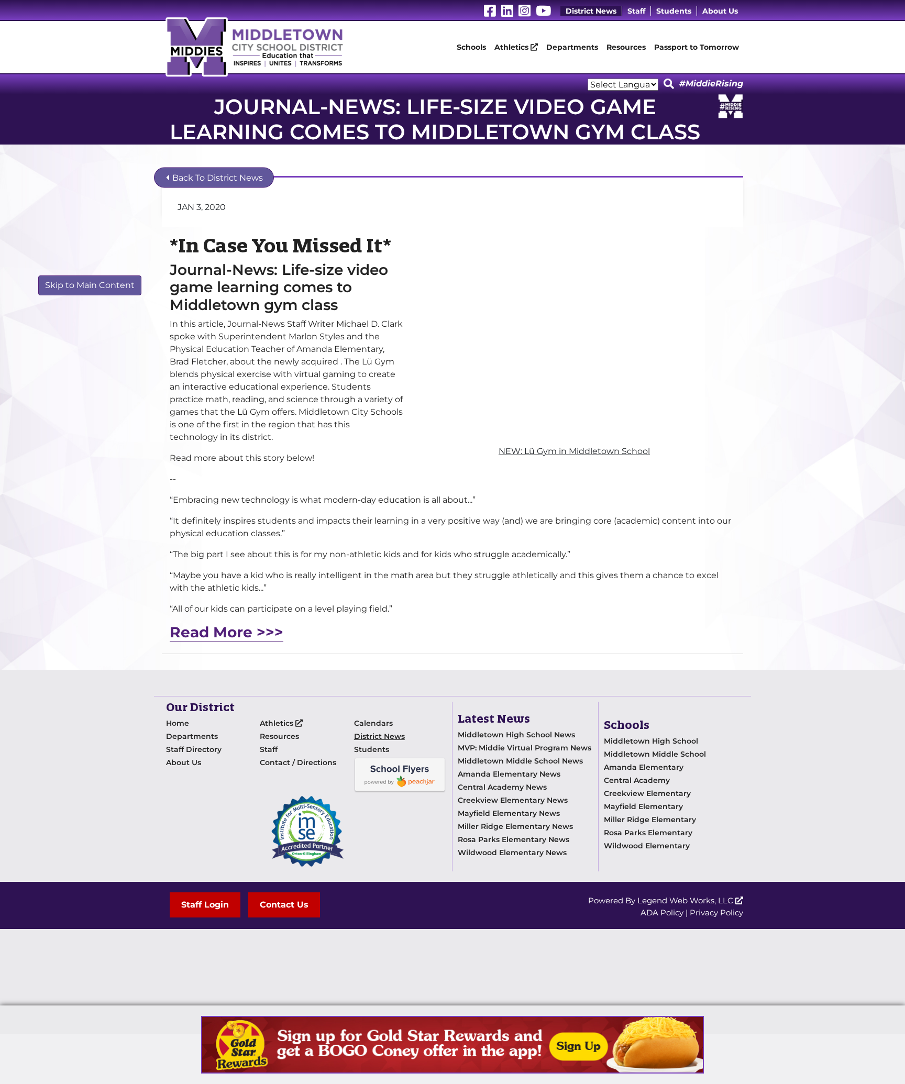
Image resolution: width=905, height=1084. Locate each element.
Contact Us (284, 905)
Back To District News (216, 178)
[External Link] (452, 1045)
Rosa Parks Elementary (648, 832)
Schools (471, 47)
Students (673, 11)
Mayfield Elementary (643, 806)
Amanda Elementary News (509, 774)
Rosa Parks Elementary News (513, 839)
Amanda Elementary (643, 767)
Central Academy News (502, 787)
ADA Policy (662, 912)
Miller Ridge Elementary (650, 819)
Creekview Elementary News (513, 800)
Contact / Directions (298, 762)
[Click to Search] (668, 84)
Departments (572, 47)
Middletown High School (651, 741)
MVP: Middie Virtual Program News (524, 748)
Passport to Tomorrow (696, 47)
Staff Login (205, 905)
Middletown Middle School (655, 754)
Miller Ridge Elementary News (515, 826)
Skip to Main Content (90, 285)
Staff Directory (194, 749)
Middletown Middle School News (520, 761)
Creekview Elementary (647, 793)
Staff (636, 11)
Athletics (512, 47)
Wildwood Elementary (647, 845)
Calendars (373, 723)
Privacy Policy (716, 912)
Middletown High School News (516, 734)
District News (591, 11)
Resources (626, 47)
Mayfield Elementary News (509, 813)
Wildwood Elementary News (512, 852)
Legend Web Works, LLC (686, 900)
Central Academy (637, 780)
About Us (720, 11)
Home (177, 723)
